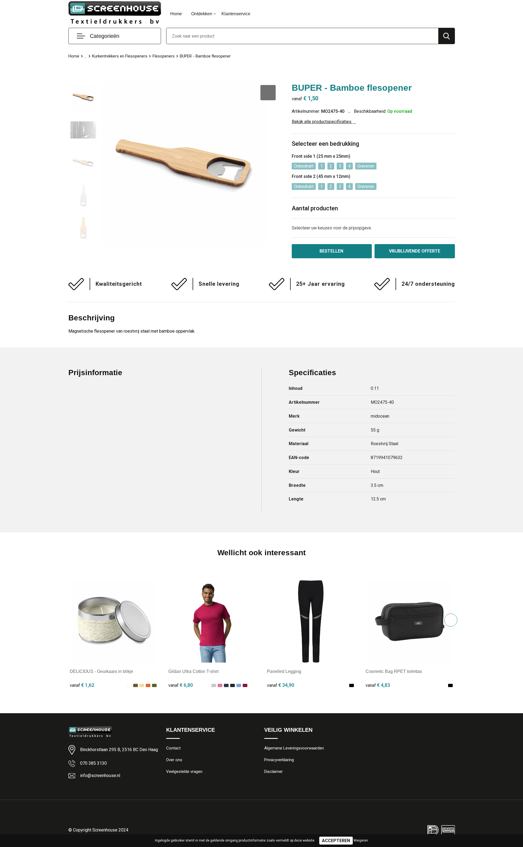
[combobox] (302, 36)
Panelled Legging (284, 671)
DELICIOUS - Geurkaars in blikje (101, 671)
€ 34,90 (280, 685)
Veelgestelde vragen (184, 771)
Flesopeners (164, 56)
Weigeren (361, 840)
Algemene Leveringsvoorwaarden (294, 748)
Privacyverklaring (279, 759)
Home (176, 13)
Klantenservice (235, 13)
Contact (173, 748)
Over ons (174, 759)
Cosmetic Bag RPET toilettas (394, 671)
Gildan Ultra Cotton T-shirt (193, 671)
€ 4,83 (378, 685)
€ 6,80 (180, 685)
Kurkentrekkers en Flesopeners (119, 56)
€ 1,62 (82, 685)
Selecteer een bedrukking (325, 143)
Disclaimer (273, 771)
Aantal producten (315, 208)
